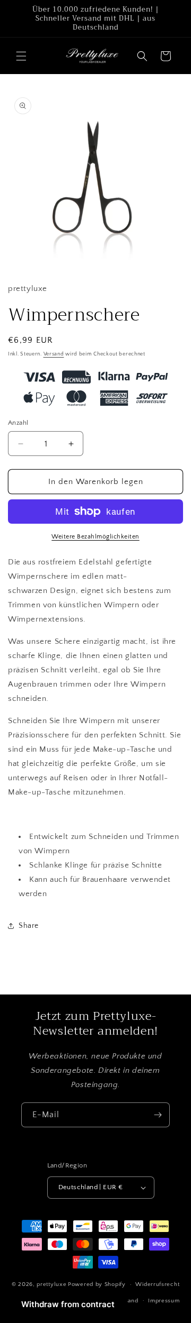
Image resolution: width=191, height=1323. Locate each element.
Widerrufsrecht (157, 1284)
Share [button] (29, 925)
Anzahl (18, 422)
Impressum (163, 1301)
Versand (54, 354)
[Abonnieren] (157, 1114)
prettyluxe (51, 1284)
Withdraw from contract (68, 1304)
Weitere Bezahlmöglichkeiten (95, 536)
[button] (21, 56)
